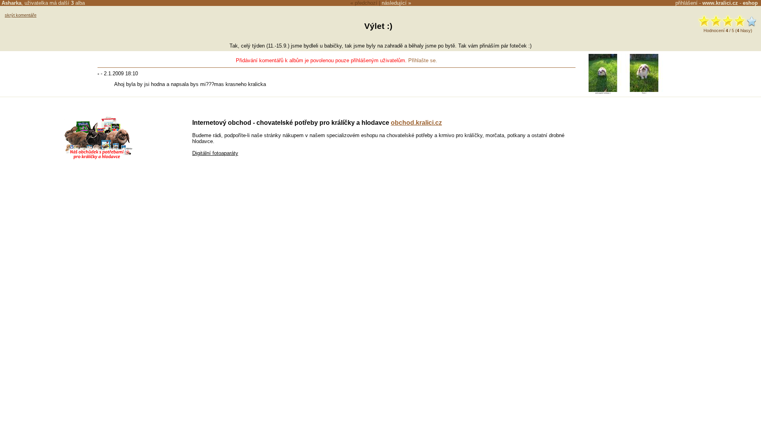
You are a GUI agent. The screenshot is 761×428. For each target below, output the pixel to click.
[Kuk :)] (644, 90)
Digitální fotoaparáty (215, 153)
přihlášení (686, 3)
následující (394, 3)
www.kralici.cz (720, 3)
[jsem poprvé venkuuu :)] (603, 90)
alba (78, 3)
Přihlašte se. (422, 60)
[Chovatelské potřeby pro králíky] (98, 158)
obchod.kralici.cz (416, 122)
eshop (750, 3)
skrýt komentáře (20, 15)
